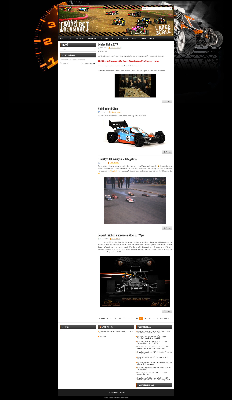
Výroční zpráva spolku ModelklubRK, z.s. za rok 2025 (116, 332)
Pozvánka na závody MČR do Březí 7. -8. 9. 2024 (152, 358)
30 (124, 319)
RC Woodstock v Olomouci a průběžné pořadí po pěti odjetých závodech (154, 363)
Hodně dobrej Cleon (108, 108)
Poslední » (164, 319)
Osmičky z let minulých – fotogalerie (117, 159)
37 (132, 319)
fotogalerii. (113, 171)
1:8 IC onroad (105, 39)
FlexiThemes (124, 397)
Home (61, 39)
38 (137, 319)
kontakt (143, 39)
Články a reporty (92, 39)
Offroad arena (79, 39)
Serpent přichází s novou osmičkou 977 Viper (121, 235)
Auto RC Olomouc (118, 392)
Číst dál (167, 101)
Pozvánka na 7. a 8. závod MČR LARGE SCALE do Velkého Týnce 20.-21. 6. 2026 (154, 332)
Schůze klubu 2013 (108, 44)
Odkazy (151, 39)
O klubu (69, 39)
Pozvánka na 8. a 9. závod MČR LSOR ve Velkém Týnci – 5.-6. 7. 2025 (152, 342)
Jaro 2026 (102, 336)
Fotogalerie (115, 39)
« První (102, 319)
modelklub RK (107, 327)
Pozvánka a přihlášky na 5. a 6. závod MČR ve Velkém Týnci (153, 368)
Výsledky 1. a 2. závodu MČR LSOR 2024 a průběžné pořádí (152, 373)
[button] (64, 63)
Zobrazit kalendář (88, 63)
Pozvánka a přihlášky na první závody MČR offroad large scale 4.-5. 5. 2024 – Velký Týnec (153, 379)
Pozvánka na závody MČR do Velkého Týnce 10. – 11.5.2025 (154, 353)
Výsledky (134, 39)
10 (115, 319)
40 (145, 319)
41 (150, 319)
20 (120, 319)
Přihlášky (125, 39)
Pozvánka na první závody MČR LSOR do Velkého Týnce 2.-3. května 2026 (152, 337)
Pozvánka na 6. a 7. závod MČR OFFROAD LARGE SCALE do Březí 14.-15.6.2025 (152, 347)
